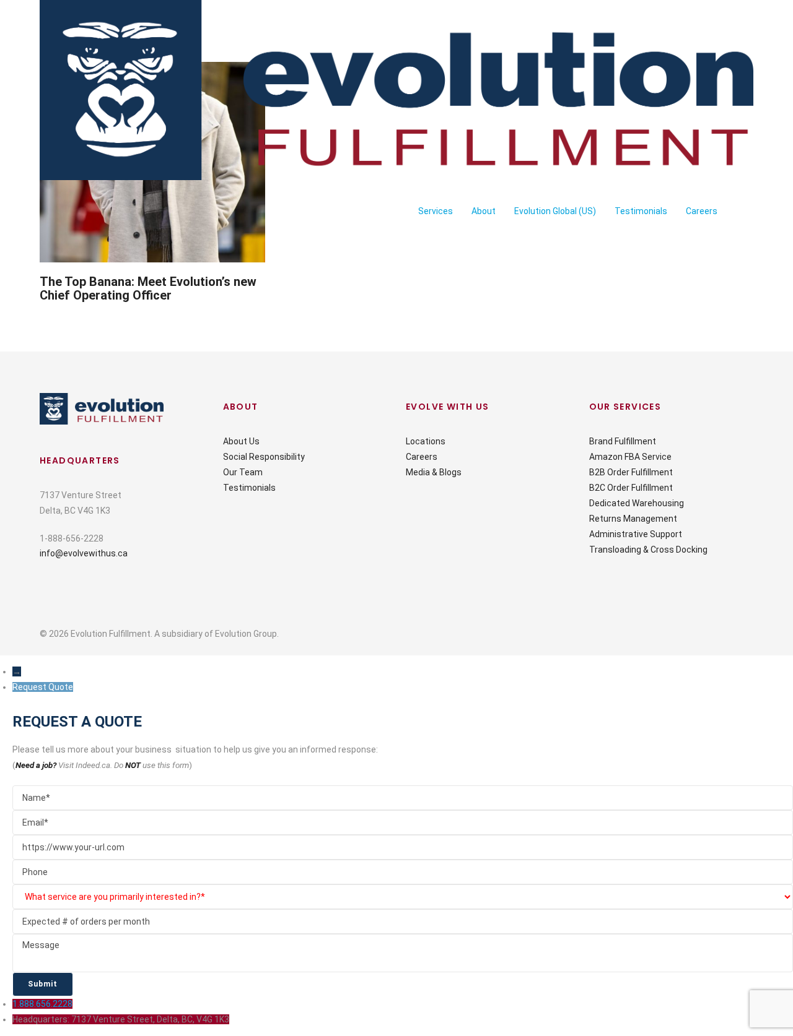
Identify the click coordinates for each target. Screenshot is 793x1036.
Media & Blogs (434, 472)
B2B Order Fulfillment (631, 472)
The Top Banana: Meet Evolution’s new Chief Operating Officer (148, 288)
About (483, 211)
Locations (425, 441)
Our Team (243, 472)
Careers (701, 211)
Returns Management (633, 519)
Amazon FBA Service (630, 457)
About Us (241, 441)
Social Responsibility (264, 457)
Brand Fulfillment (622, 441)
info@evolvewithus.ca (84, 553)
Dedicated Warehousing (636, 503)
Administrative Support (635, 534)
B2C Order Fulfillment (631, 488)
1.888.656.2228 (42, 1004)
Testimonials (641, 211)
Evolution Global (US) (555, 211)
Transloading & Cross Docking (648, 550)
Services (435, 211)
